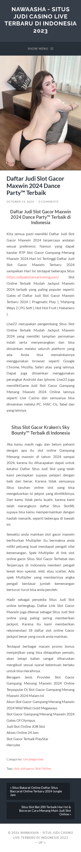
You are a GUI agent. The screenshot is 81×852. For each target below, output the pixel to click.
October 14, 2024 (20, 201)
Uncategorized (33, 759)
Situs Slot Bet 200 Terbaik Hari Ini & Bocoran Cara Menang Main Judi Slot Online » (45, 810)
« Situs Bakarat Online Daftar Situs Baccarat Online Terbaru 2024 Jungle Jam (36, 791)
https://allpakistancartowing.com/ (33, 277)
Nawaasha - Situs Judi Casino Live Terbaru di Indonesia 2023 (40, 20)
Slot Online (43, 768)
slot (16, 768)
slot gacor (27, 768)
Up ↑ (42, 842)
